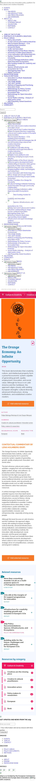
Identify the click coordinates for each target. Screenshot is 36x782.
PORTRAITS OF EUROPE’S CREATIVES (17, 36)
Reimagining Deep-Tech (16, 71)
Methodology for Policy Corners (19, 89)
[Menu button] (1, 31)
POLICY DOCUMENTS (11, 751)
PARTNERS (12, 26)
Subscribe (4, 732)
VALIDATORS (12, 24)
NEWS (6, 10)
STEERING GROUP (14, 22)
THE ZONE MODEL (14, 81)
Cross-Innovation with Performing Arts (21, 54)
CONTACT (11, 28)
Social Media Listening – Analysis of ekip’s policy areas (20, 99)
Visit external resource (19, 404)
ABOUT (12, 20)
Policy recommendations (14, 632)
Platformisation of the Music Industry (21, 51)
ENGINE (8, 103)
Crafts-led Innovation (15, 49)
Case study (8, 587)
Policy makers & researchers (10, 426)
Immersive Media (14, 47)
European (4, 434)
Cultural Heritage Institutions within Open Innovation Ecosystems (20, 60)
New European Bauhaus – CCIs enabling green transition (19, 44)
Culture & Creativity (14, 295)
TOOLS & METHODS (11, 76)
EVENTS (7, 8)
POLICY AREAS (9, 38)
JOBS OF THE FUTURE (12, 34)
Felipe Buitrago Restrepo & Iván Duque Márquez (16, 415)
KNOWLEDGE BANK (11, 74)
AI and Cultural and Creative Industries (22, 42)
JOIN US (7, 741)
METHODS (7, 753)
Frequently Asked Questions (19, 101)
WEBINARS (13, 17)
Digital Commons (14, 72)
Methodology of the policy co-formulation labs (19, 91)
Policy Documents (14, 40)
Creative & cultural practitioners (11, 423)
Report (7, 602)
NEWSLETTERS (15, 13)
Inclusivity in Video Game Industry (20, 52)
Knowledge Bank (8, 289)
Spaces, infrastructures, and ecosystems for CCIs (18, 68)
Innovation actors (27, 423)
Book (4, 366)
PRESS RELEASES (16, 15)
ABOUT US (8, 19)
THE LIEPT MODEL (14, 83)
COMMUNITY (8, 105)
